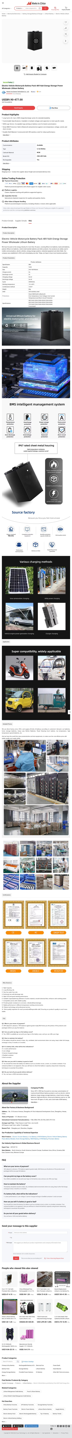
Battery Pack (5, 1369)
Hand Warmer (57, 1369)
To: (11, 1238)
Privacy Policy (64, 1433)
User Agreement (46, 1433)
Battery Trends (57, 1414)
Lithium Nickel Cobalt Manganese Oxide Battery (17, 1396)
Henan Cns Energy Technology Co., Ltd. (17, 91)
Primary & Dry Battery (8, 1365)
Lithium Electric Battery (45, 1409)
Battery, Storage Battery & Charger (32, 14)
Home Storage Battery (23, 1139)
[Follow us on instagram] (63, 1426)
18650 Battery (34, 1139)
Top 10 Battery (44, 1414)
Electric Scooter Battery (19, 1137)
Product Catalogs (28, 1361)
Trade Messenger (32, 1426)
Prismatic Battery (53, 1139)
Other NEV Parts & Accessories (61, 1372)
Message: (9, 1242)
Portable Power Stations (26, 1372)
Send (16, 1258)
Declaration (56, 1433)
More (3, 1375)
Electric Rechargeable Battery (27, 1414)
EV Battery (39, 1372)
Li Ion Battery (32, 1137)
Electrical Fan (40, 1365)
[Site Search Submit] (45, 8)
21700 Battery (43, 1139)
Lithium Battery (49, 14)
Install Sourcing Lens (11, 1429)
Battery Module (10, 1139)
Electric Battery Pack (9, 1414)
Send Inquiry (18, 108)
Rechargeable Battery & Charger (27, 1365)
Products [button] (19, 8)
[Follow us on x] (61, 1426)
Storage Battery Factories (45, 1405)
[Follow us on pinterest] (69, 1426)
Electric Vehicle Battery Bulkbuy (12, 1418)
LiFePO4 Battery (42, 1137)
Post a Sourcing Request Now (54, 1258)
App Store (6, 1426)
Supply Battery (60, 1409)
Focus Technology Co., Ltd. (23, 1433)
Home (3, 14)
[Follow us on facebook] (58, 1426)
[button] (3, 3)
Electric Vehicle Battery (54, 1137)
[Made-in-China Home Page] (36, 3)
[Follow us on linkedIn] (51, 1429)
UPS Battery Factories (27, 1405)
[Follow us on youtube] (66, 1426)
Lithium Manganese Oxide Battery (13, 1391)
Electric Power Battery (27, 1409)
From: (10, 1233)
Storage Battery (23, 1369)
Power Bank (56, 1365)
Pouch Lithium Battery (33, 1391)
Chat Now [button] (54, 108)
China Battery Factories (10, 1405)
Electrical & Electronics (13, 14)
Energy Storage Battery (8, 1372)
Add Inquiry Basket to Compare (36, 74)
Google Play (18, 1426)
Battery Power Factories (10, 1409)
